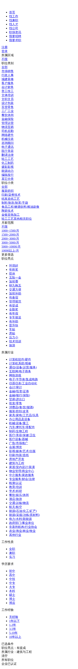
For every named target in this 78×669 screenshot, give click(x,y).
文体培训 (8, 95)
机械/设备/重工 (19, 423)
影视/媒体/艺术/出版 (22, 451)
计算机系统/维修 (20, 363)
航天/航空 (15, 507)
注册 (5, 47)
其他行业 (15, 534)
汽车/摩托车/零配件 (22, 427)
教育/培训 (15, 487)
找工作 (13, 16)
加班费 (13, 281)
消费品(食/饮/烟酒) (21, 407)
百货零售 (8, 107)
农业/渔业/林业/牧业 (22, 530)
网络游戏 (15, 375)
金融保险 (8, 119)
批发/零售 (15, 403)
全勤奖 (13, 309)
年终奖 (13, 269)
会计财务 (8, 87)
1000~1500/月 (10, 230)
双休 (12, 273)
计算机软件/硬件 (20, 359)
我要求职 (15, 40)
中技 (12, 579)
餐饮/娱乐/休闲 (19, 495)
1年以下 (14, 620)
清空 (5, 655)
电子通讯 (8, 146)
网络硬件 (8, 135)
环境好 (13, 265)
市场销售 (8, 71)
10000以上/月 (10, 250)
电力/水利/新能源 (20, 519)
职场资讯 (15, 32)
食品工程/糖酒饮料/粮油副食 (20, 206)
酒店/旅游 (15, 499)
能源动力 (8, 170)
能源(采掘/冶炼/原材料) (24, 515)
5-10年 (13, 632)
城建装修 (8, 79)
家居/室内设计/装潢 (22, 467)
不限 (5, 59)
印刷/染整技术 (11, 194)
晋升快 (13, 325)
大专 (12, 586)
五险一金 (15, 277)
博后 (12, 602)
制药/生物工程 (18, 431)
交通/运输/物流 (19, 503)
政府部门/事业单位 (21, 522)
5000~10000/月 (11, 246)
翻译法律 (8, 154)
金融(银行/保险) (19, 395)
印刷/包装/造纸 (19, 455)
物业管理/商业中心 (21, 471)
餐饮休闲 (8, 115)
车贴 (12, 329)
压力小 (13, 337)
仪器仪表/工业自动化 (23, 383)
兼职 (12, 552)
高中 (12, 575)
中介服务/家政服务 (21, 475)
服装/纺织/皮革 (19, 411)
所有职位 (8, 659)
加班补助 (15, 293)
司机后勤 (8, 131)
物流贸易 (8, 127)
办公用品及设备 (19, 419)
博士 (12, 598)
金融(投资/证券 (19, 391)
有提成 (13, 305)
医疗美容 (8, 150)
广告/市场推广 (18, 443)
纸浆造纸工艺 (11, 198)
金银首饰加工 (11, 214)
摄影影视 (8, 166)
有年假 (13, 313)
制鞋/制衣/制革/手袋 (15, 202)
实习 (12, 556)
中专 (12, 582)
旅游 (12, 345)
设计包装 (8, 103)
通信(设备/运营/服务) (23, 367)
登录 (5, 51)
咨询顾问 (8, 143)
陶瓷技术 (8, 210)
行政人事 (8, 75)
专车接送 (15, 317)
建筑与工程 (16, 463)
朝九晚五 (15, 285)
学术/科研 (15, 491)
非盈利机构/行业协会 (23, 526)
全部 (5, 67)
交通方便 (15, 289)
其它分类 (8, 178)
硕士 (12, 594)
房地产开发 (16, 459)
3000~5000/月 (10, 242)
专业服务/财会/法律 (22, 479)
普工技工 (8, 91)
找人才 (13, 24)
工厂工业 (8, 111)
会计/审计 (15, 387)
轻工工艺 (8, 158)
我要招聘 (15, 36)
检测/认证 (15, 483)
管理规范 (15, 301)
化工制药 (8, 162)
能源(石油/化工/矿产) (23, 511)
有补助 (13, 321)
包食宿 (13, 297)
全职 (12, 549)
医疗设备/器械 (18, 439)
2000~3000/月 (10, 238)
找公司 (13, 28)
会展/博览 (15, 447)
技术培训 (15, 341)
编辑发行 (8, 174)
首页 (12, 12)
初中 (12, 571)
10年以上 (15, 636)
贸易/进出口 (17, 399)
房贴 (12, 333)
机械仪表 (8, 139)
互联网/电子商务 (20, 371)
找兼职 (13, 20)
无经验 (13, 616)
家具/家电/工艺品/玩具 (24, 415)
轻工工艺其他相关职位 (17, 218)
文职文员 (8, 99)
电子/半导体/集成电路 (23, 379)
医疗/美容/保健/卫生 (22, 435)
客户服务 (8, 83)
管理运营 (8, 123)
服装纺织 (8, 190)
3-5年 (12, 628)
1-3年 (12, 624)
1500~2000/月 (10, 234)
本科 (12, 590)
